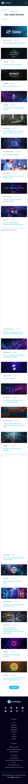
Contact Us (14, 736)
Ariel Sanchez (6, 173)
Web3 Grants (14, 727)
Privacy (13, 775)
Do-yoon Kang (6, 397)
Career (14, 734)
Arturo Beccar (6, 352)
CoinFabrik (5, 61)
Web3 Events (14, 725)
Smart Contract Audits (14, 747)
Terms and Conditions (21, 775)
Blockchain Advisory (14, 751)
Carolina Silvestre (7, 196)
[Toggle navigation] (22, 3)
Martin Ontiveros (7, 40)
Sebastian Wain (6, 128)
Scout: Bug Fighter (14, 758)
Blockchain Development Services (14, 749)
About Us (14, 738)
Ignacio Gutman (7, 375)
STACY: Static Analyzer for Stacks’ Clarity (14, 760)
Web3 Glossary (14, 729)
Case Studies (14, 731)
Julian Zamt (6, 578)
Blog (14, 722)
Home (2, 9)
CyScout (14, 762)
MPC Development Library (14, 765)
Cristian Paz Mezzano (8, 151)
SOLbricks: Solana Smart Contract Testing (14, 767)
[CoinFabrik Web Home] (14, 702)
